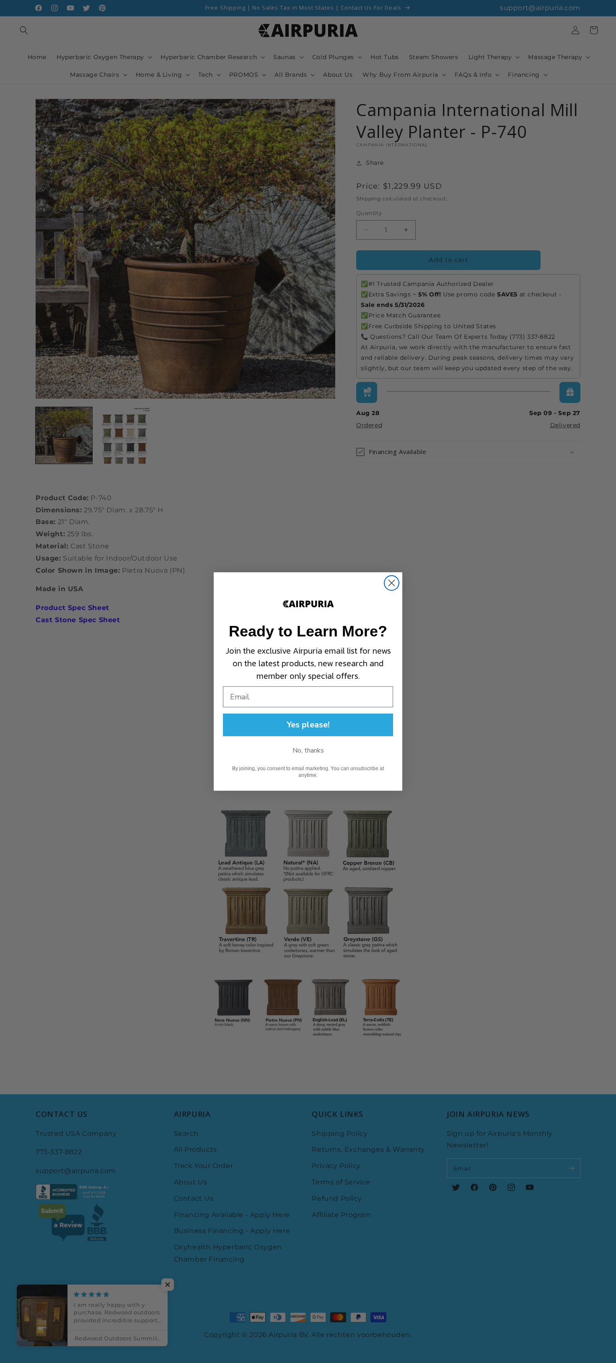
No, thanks (308, 750)
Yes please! (308, 724)
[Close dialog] (391, 583)
